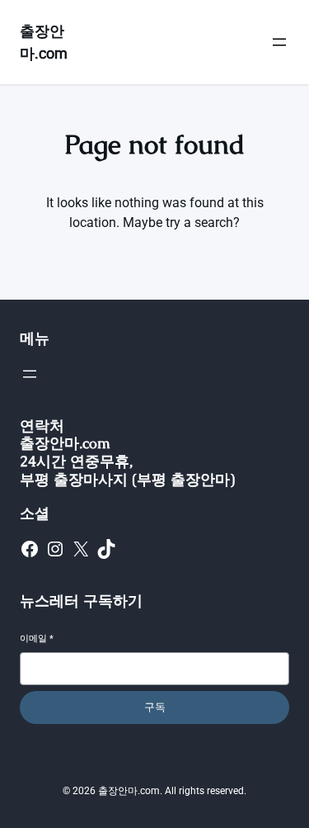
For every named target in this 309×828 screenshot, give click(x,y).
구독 (155, 707)
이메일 (37, 638)
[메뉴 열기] (279, 42)
